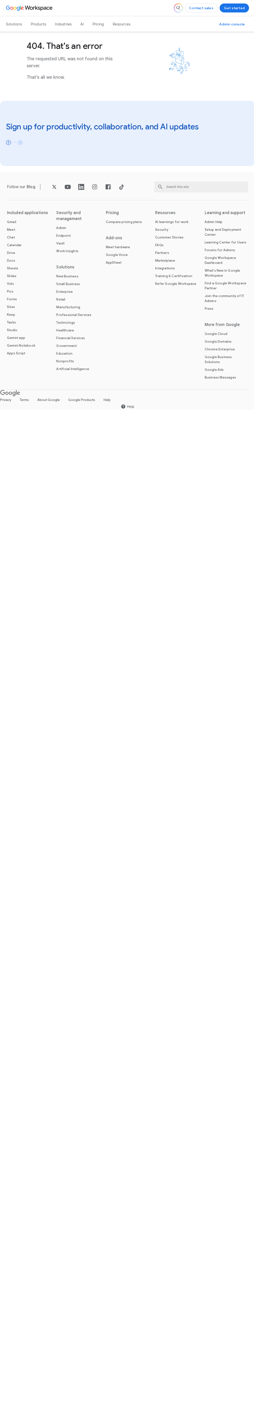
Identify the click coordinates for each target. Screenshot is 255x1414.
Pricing (98, 24)
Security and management (69, 215)
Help (107, 400)
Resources (121, 24)
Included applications (27, 212)
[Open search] (178, 7)
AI (81, 24)
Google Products (81, 400)
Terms (24, 400)
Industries (63, 24)
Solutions (14, 24)
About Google (48, 400)
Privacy (5, 400)
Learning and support (225, 212)
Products (38, 24)
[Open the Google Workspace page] (30, 8)
